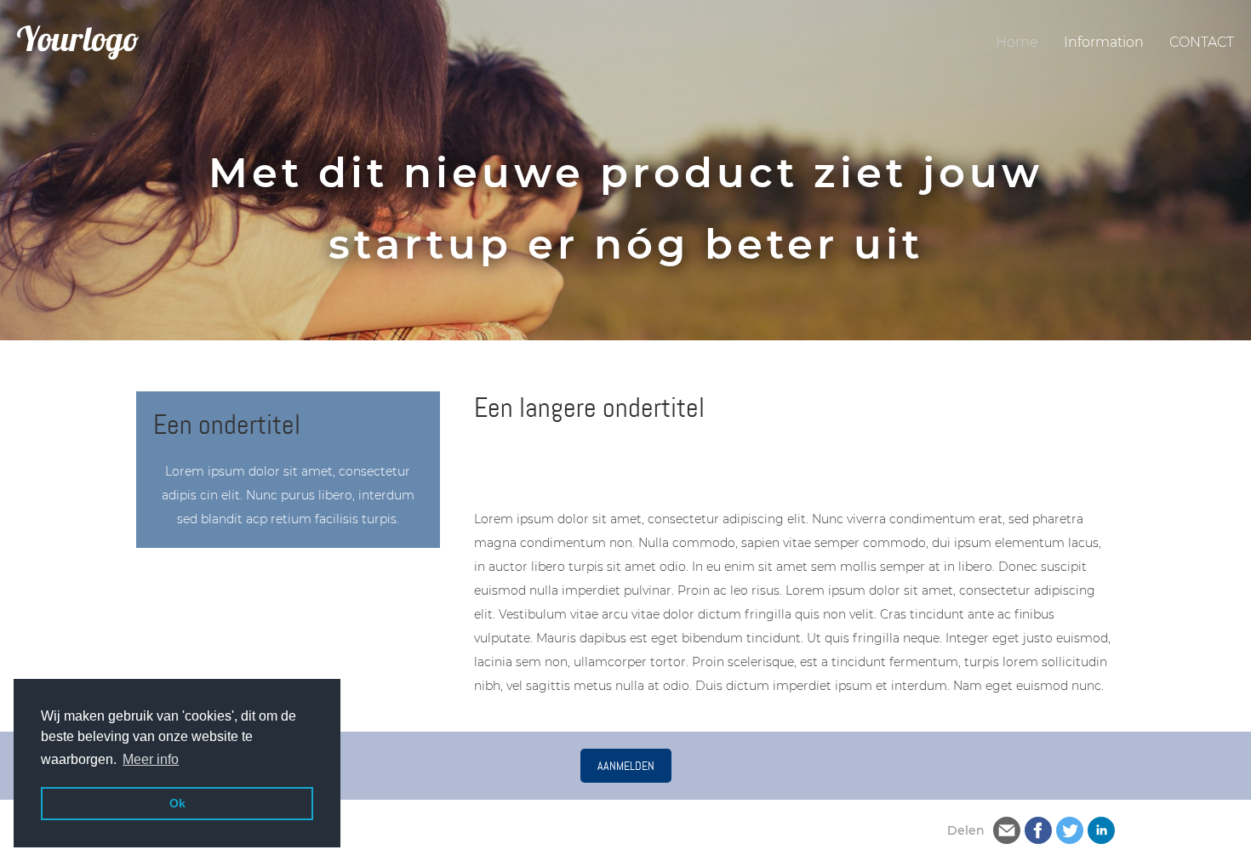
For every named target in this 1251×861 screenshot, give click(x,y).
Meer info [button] (151, 759)
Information (1104, 42)
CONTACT (1201, 42)
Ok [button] (177, 803)
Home (1017, 42)
